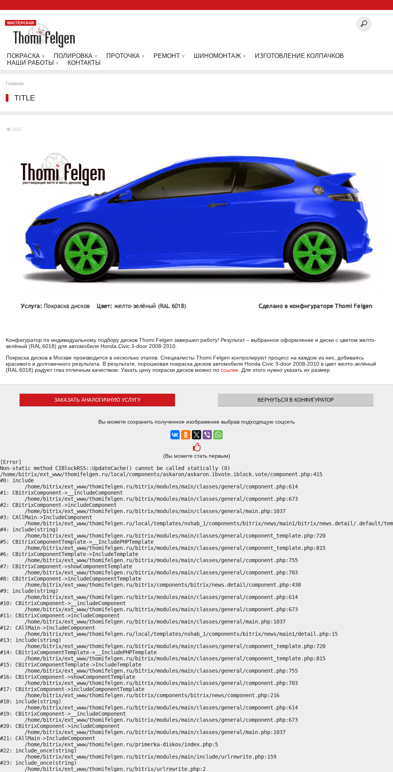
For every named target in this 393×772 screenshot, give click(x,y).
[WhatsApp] (218, 434)
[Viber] (207, 434)
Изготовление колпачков (299, 56)
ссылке (229, 370)
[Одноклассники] (185, 434)
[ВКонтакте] (175, 434)
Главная (15, 83)
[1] (196, 448)
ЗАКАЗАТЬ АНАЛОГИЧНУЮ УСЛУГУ (97, 400)
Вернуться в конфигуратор (296, 400)
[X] (196, 434)
